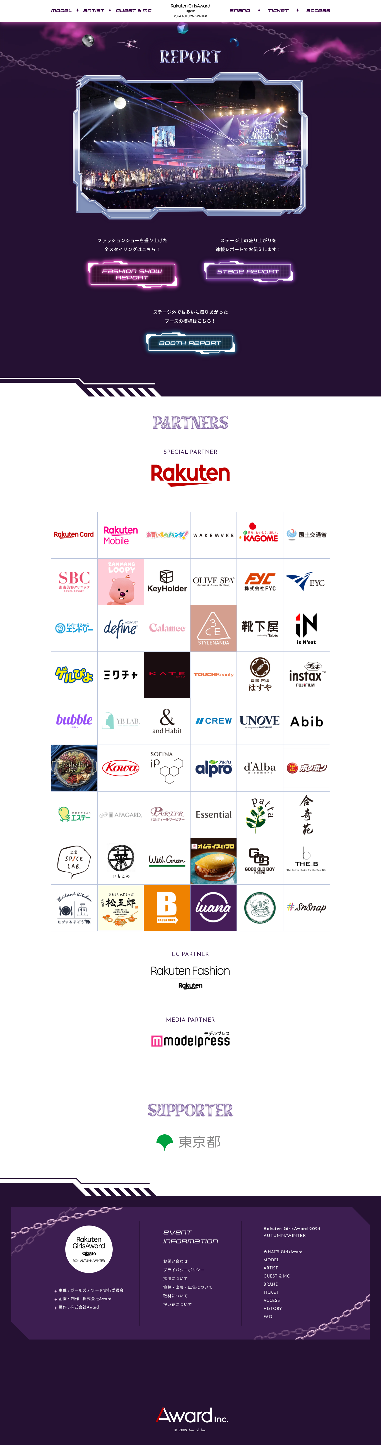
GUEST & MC (133, 10)
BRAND (240, 10)
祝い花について (177, 1305)
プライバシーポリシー (183, 1270)
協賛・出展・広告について (188, 1288)
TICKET (278, 10)
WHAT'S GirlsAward (283, 1252)
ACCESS (318, 10)
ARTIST (93, 10)
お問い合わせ (175, 1262)
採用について (175, 1279)
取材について (175, 1296)
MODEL (61, 10)
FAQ (268, 1317)
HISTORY (273, 1309)
